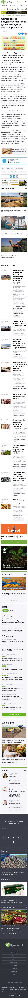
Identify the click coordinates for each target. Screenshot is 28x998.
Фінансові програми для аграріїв (19, 357)
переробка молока (16, 493)
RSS (14, 974)
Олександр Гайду (16, 356)
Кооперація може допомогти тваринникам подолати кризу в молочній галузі (19, 477)
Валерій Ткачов (16, 308)
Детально (20, 542)
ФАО (3, 168)
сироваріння (15, 495)
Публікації (14, 953)
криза (21, 491)
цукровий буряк (23, 464)
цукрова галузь (16, 466)
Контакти (14, 971)
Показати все (13, 714)
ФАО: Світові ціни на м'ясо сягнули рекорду (19, 397)
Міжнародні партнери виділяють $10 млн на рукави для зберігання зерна (19, 344)
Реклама (14, 968)
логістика (23, 306)
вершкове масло (23, 388)
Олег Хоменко (18, 306)
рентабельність (23, 466)
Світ (13, 15)
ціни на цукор (5, 171)
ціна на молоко (19, 168)
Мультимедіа (14, 962)
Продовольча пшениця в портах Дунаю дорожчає (19, 324)
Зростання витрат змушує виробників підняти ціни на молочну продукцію (20, 366)
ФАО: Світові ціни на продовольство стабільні (20, 502)
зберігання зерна (16, 354)
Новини (9, 15)
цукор (18, 464)
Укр (18, 2)
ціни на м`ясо (10, 168)
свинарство (15, 441)
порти (21, 308)
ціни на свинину (16, 439)
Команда (14, 965)
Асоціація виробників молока (18, 386)
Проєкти (14, 959)
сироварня (23, 493)
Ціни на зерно (22, 171)
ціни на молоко (16, 413)
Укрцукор (14, 464)
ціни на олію (13, 171)
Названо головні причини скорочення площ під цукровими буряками (19, 450)
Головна (3, 15)
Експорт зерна (16, 315)
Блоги (21, 5)
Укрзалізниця (15, 313)
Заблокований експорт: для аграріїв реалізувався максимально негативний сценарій (18, 277)
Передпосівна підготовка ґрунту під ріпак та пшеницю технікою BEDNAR (13, 741)
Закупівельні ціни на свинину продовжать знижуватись (19, 423)
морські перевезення (17, 311)
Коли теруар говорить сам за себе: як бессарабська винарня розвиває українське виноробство (13, 760)
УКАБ (14, 306)
